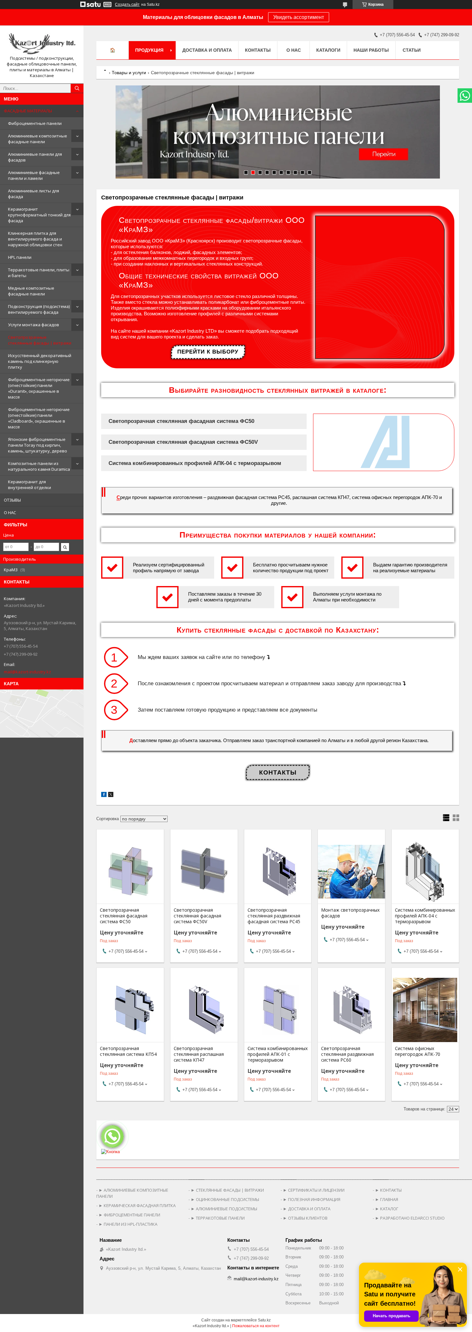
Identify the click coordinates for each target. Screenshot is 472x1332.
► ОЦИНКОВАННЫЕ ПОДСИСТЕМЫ (225, 1199)
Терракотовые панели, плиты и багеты (38, 272)
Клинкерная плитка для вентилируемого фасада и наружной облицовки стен (35, 239)
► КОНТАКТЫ (388, 1190)
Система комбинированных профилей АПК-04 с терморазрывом (425, 916)
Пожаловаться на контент (256, 1326)
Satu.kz (264, 1320)
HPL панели (19, 257)
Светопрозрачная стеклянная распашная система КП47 (199, 1054)
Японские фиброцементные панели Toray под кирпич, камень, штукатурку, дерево (37, 445)
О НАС (10, 512)
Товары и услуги (129, 72)
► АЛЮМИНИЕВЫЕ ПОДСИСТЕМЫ (224, 1209)
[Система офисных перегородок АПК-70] (425, 1010)
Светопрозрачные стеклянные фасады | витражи (39, 340)
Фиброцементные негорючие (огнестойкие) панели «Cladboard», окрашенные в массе (39, 418)
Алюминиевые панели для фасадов (35, 157)
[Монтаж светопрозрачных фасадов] (351, 871)
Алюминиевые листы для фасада (33, 193)
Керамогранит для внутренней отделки (29, 484)
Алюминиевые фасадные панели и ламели (34, 175)
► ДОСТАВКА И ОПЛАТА (306, 1209)
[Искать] (77, 88)
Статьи (412, 50)
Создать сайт (127, 4)
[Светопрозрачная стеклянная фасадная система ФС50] (130, 871)
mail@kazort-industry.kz (27, 672)
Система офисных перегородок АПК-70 (417, 1051)
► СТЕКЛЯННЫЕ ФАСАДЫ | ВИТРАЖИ (227, 1190)
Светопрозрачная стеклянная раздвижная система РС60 (347, 1054)
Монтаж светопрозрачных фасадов (350, 913)
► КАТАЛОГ (386, 1209)
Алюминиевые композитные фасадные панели (37, 139)
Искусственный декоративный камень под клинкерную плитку (39, 361)
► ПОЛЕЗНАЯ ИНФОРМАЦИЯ (311, 1199)
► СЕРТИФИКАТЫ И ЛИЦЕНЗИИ (314, 1190)
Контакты (258, 50)
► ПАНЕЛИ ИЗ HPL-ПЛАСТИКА (128, 1224)
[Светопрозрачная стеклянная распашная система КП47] (204, 1010)
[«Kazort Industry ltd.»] (42, 43)
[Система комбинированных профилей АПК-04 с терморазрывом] (425, 871)
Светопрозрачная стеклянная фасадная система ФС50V (197, 916)
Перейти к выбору (208, 352)
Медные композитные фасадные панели (31, 291)
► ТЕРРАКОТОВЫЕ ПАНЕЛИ (218, 1218)
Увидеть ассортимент (298, 17)
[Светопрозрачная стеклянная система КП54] (130, 1010)
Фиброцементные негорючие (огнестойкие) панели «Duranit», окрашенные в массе (39, 388)
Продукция (149, 50)
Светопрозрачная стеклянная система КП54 (128, 1051)
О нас (293, 50)
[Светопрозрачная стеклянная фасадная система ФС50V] (204, 871)
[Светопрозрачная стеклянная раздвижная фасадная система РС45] (277, 871)
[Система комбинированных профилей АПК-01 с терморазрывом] (277, 1010)
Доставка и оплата (207, 50)
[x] (110, 795)
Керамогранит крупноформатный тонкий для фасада (39, 214)
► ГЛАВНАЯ (386, 1199)
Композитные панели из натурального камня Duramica (39, 466)
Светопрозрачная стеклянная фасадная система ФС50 (123, 916)
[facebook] (104, 795)
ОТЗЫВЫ (12, 500)
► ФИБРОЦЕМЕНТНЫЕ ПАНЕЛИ (129, 1215)
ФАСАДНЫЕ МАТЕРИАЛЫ (28, 111)
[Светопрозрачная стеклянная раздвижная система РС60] (351, 1010)
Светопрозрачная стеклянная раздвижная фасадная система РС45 (274, 916)
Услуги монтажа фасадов (33, 325)
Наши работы (371, 50)
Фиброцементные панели (35, 123)
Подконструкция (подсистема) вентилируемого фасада (39, 309)
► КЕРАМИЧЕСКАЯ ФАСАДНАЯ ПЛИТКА (137, 1205)
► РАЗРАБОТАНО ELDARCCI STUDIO (410, 1218)
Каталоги (328, 50)
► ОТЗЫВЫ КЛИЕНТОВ (305, 1218)
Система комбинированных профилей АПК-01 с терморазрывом (278, 1054)
